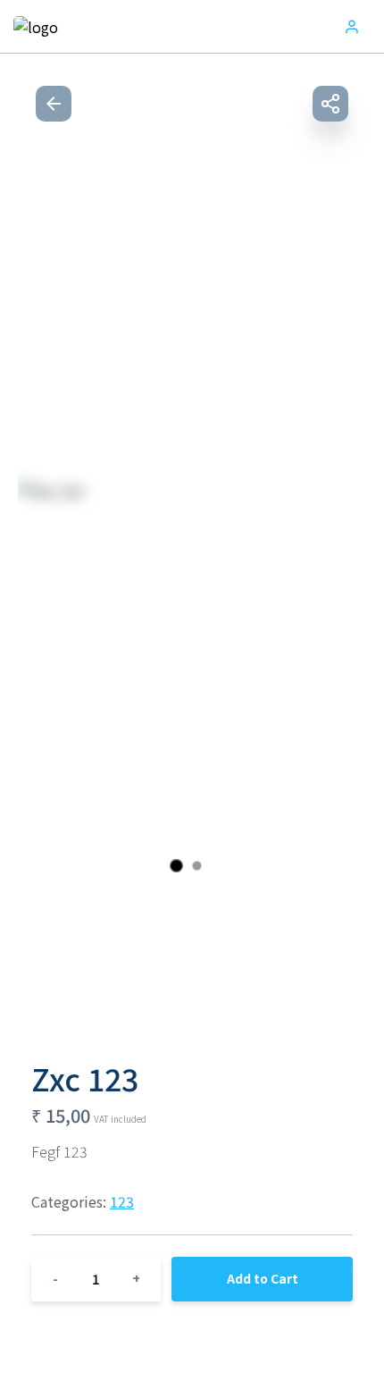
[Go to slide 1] (176, 865)
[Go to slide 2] (197, 866)
